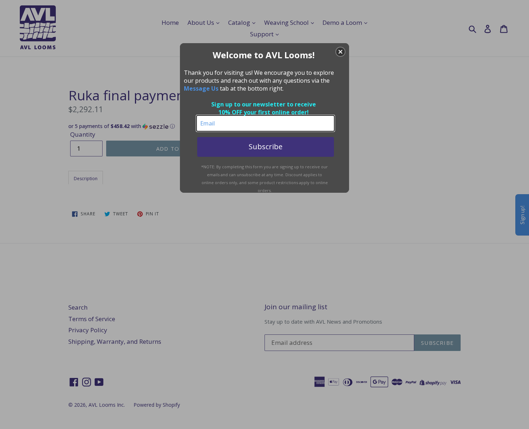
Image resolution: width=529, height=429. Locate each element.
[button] (340, 51)
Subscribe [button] (265, 146)
